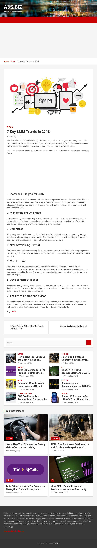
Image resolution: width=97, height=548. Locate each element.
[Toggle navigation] (7, 20)
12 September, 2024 (26, 402)
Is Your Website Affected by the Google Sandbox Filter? (27, 327)
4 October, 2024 (67, 363)
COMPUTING (22, 393)
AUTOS (20, 354)
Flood (10, 127)
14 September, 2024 (69, 389)
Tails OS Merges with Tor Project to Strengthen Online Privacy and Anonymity (31, 374)
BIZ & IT (21, 367)
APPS (20, 380)
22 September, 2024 (69, 376)
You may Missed (15, 410)
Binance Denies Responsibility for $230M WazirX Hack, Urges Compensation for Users (75, 387)
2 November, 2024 (25, 363)
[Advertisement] (48, 40)
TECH (30, 393)
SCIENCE (64, 354)
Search (88, 342)
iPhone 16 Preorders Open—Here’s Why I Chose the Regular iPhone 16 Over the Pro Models (75, 400)
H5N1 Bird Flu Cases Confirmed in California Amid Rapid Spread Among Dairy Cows (76, 361)
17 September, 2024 (26, 389)
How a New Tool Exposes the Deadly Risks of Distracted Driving (31, 359)
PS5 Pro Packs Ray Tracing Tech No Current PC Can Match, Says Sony (32, 399)
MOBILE (64, 393)
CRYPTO (64, 380)
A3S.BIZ (13, 7)
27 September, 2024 (26, 376)
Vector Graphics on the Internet (73, 326)
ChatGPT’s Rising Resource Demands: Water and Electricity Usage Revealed (76, 374)
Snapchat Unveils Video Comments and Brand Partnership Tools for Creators (31, 387)
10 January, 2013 (14, 137)
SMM (14, 311)
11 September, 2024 (69, 402)
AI (62, 367)
